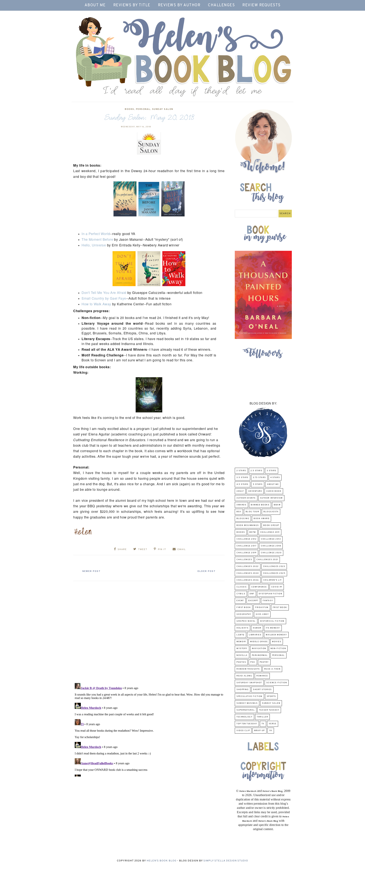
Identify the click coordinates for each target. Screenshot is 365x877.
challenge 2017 (246, 546)
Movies (276, 641)
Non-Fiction (278, 648)
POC (252, 662)
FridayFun (261, 607)
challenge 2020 (271, 553)
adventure (255, 491)
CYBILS (240, 594)
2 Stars (241, 470)
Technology (244, 717)
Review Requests (261, 5)
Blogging (242, 518)
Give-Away (262, 614)
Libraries (255, 635)
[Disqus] (149, 630)
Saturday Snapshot (249, 682)
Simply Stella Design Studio (225, 860)
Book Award (261, 518)
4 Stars (275, 477)
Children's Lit (272, 580)
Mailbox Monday (276, 635)
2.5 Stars (257, 470)
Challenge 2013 (271, 539)
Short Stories (262, 689)
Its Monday (273, 628)
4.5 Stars (242, 484)
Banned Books (260, 505)
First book (243, 607)
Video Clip (243, 730)
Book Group (271, 525)
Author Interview (271, 498)
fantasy (268, 600)
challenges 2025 (274, 573)
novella (242, 655)
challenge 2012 (246, 539)
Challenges (221, 5)
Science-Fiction (276, 682)
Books (129, 109)
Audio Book (273, 491)
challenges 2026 (247, 580)
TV (263, 724)
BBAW (277, 505)
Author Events (246, 498)
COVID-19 (276, 587)
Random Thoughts (248, 669)
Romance (262, 676)
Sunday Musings (247, 703)
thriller (262, 717)
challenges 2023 (274, 566)
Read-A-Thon (272, 669)
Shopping (242, 689)
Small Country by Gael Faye (104, 298)
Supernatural (245, 710)
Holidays (242, 628)
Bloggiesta (271, 512)
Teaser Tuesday (269, 710)
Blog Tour (252, 512)
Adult (240, 491)
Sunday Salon (162, 109)
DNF (252, 594)
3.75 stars (259, 477)
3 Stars (271, 470)
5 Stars (258, 484)
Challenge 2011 (270, 532)
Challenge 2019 (246, 553)
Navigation (259, 648)
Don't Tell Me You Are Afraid (104, 292)
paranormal (260, 655)
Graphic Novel (246, 621)
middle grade (259, 641)
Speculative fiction (249, 696)
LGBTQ (240, 635)
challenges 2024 (247, 573)
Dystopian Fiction (270, 594)
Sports (271, 696)
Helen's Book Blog (161, 860)
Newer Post (91, 571)
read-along (244, 676)
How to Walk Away (96, 304)
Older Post (206, 571)
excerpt (253, 600)
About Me (95, 5)
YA (270, 730)
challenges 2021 (267, 559)
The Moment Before (97, 239)
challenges (244, 559)
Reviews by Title (131, 5)
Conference (259, 587)
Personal (143, 109)
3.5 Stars (242, 477)
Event (240, 600)
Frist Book (280, 607)
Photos (241, 662)
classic (241, 587)
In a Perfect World (96, 233)
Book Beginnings (247, 525)
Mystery (242, 648)
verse (273, 724)
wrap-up (259, 730)
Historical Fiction (272, 621)
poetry (264, 662)
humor (257, 628)
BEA (238, 512)
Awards (241, 505)
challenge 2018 (271, 546)
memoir (241, 641)
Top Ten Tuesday (246, 724)
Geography (243, 614)
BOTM (252, 532)
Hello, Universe (94, 245)
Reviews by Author (179, 5)
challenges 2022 (247, 566)
